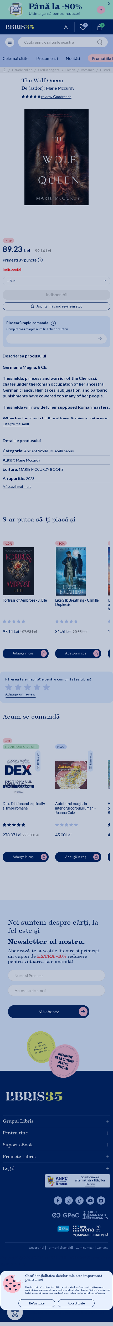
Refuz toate (37, 1303)
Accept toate (76, 1303)
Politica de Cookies (96, 1293)
